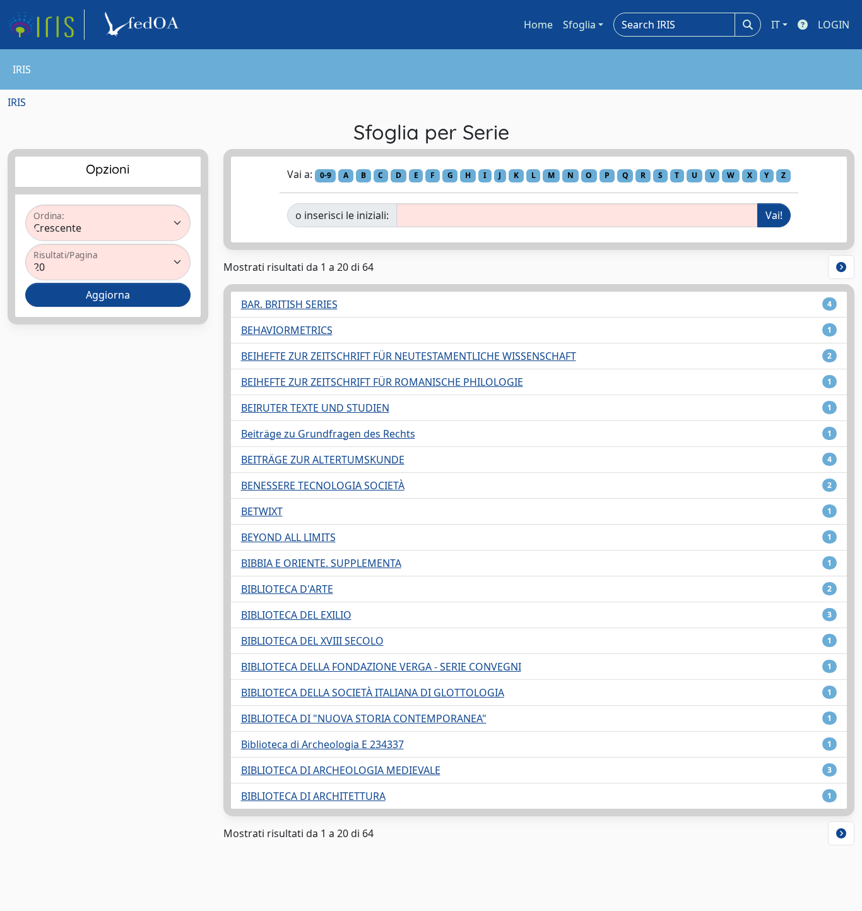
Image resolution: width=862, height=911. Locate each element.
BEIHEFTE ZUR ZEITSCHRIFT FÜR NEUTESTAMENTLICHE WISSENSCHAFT (408, 356)
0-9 (325, 175)
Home (538, 25)
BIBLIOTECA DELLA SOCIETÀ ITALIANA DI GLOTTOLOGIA (372, 693)
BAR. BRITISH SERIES (289, 304)
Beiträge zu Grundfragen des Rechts (328, 434)
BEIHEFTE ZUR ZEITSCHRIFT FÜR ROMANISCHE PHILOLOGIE (382, 382)
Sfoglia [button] (579, 25)
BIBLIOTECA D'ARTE (287, 589)
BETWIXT (262, 511)
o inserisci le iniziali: (342, 215)
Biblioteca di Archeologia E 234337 (322, 744)
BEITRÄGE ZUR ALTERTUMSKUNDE (322, 460)
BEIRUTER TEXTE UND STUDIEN (315, 408)
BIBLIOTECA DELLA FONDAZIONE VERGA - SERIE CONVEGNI (381, 667)
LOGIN (833, 25)
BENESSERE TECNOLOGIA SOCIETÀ (322, 485)
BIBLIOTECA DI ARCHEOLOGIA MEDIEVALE (340, 770)
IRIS (17, 102)
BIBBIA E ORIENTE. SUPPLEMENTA (321, 563)
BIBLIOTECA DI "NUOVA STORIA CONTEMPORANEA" (364, 718)
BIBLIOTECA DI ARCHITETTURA (313, 796)
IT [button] (775, 25)
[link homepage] (46, 24)
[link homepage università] (144, 24)
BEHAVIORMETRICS (287, 330)
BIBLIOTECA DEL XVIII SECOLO (312, 641)
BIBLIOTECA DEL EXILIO (296, 615)
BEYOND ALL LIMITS (288, 537)
